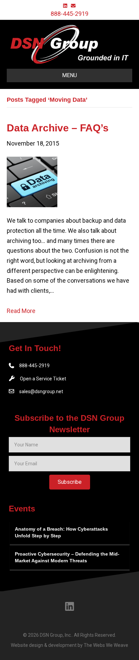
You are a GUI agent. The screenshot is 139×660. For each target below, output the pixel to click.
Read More (21, 310)
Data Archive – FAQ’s (58, 127)
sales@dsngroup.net (41, 391)
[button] (69, 482)
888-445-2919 (69, 13)
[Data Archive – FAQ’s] (32, 181)
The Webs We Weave (106, 645)
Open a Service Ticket (43, 378)
